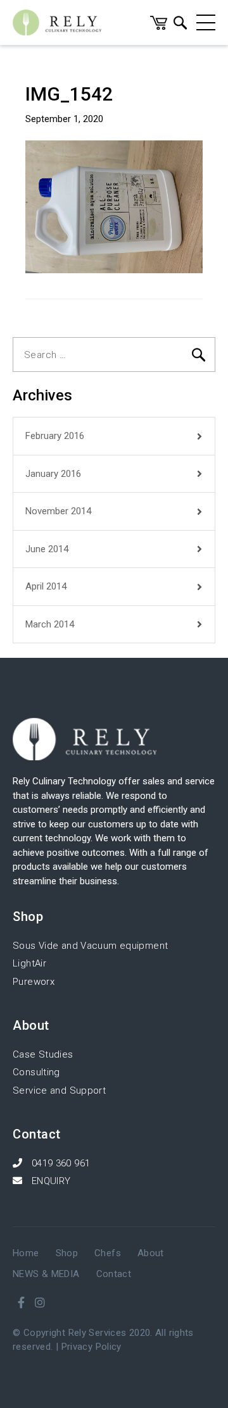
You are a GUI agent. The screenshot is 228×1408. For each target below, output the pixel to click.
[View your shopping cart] (158, 27)
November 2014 (58, 511)
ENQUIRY (49, 1181)
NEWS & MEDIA (46, 1274)
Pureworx (33, 981)
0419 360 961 (59, 1163)
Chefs (107, 1253)
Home (26, 1253)
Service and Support (59, 1090)
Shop (67, 1253)
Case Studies (43, 1054)
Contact (114, 1274)
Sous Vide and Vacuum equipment (90, 945)
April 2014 (45, 586)
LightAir (29, 963)
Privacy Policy (91, 1346)
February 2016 (54, 436)
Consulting (36, 1072)
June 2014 (46, 549)
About (150, 1253)
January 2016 (53, 473)
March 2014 (49, 624)
